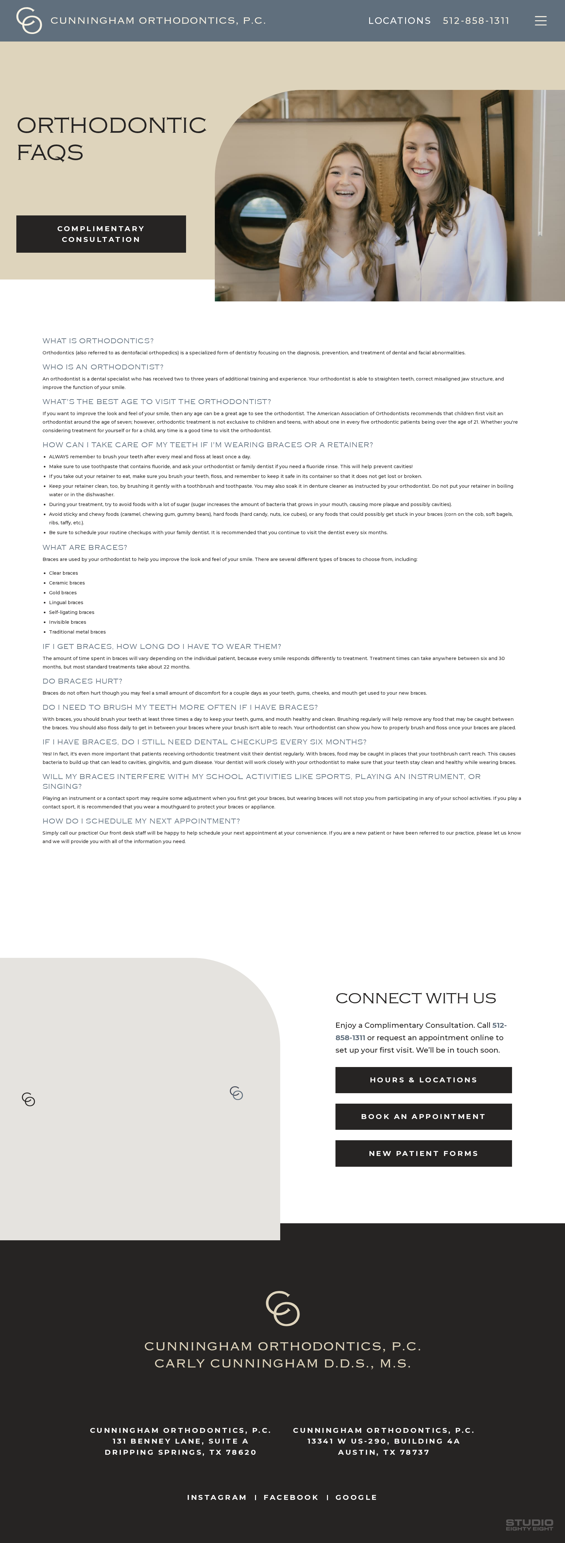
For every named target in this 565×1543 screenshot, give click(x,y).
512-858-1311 (476, 20)
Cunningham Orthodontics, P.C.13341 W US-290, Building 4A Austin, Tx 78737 (384, 1441)
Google (356, 1497)
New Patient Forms (424, 1153)
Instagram (217, 1497)
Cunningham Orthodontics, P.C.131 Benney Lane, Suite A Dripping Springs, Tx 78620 (181, 1441)
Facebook (291, 1497)
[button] (541, 21)
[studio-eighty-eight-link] (529, 1525)
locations (400, 20)
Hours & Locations (424, 1079)
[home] (140, 20)
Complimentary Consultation (101, 234)
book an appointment (423, 1116)
